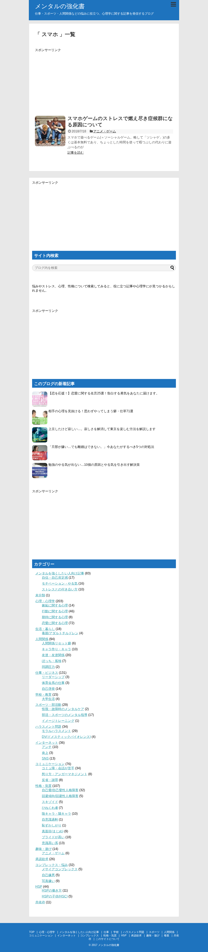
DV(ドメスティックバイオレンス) (66, 736)
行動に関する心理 (55, 611)
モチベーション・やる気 (60, 583)
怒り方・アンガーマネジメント (64, 774)
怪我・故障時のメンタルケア (63, 709)
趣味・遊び (43, 849)
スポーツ (154, 932)
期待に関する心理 (55, 617)
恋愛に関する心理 (55, 623)
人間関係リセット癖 (56, 643)
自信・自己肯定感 (55, 577)
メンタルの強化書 (60, 6)
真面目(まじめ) (52, 831)
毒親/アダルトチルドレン (60, 633)
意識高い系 (50, 843)
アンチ (47, 747)
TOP (32, 932)
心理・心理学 (45, 601)
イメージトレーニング (58, 720)
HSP (38, 886)
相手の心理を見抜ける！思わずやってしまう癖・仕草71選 (90, 411)
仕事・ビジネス (46, 672)
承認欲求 (41, 859)
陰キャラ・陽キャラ (56, 813)
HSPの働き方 (52, 890)
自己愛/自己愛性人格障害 (60, 790)
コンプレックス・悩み (51, 865)
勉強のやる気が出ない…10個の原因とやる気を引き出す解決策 (94, 464)
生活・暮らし (45, 629)
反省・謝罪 (50, 780)
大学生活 (48, 699)
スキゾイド (50, 802)
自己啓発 (48, 688)
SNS (45, 758)
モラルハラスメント (56, 731)
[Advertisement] (104, 80)
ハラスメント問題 (48, 726)
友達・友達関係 (53, 655)
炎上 (45, 753)
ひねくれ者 (50, 807)
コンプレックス (89, 935)
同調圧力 (48, 667)
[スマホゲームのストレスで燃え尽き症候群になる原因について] (50, 131)
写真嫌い (48, 881)
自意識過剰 (50, 819)
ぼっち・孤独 (51, 661)
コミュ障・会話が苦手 (58, 768)
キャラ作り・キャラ (56, 649)
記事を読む (75, 152)
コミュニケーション (50, 764)
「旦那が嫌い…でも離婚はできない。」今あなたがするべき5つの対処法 (101, 447)
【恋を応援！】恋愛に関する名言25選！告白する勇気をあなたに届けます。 (103, 393)
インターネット (46, 742)
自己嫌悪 (48, 875)
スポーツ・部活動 (48, 704)
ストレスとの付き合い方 (60, 589)
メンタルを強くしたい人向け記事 (59, 573)
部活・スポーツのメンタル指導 (64, 715)
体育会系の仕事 (53, 683)
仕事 (106, 932)
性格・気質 (43, 786)
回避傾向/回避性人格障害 (60, 796)
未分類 (40, 595)
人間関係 (41, 639)
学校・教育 (43, 694)
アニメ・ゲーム (104, 131)
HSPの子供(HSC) (55, 896)
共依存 (40, 902)
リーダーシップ (53, 677)
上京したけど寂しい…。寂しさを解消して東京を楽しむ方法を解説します (102, 429)
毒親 (166, 935)
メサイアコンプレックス (60, 869)
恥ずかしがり (51, 825)
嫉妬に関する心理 (55, 605)
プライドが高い (53, 837)
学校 (116, 932)
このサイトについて (107, 938)
